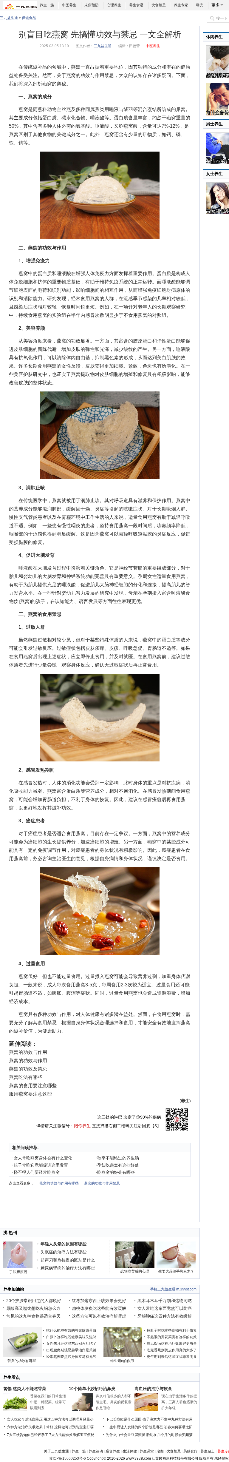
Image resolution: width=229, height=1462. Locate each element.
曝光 (199, 5)
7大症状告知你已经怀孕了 (27, 1435)
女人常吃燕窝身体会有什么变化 (42, 1158)
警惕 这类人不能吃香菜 (24, 1388)
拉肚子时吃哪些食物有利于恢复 (172, 1330)
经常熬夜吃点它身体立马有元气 (71, 1357)
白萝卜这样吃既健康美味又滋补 (71, 1337)
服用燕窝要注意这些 (30, 1093)
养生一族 (47, 5)
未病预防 (91, 5)
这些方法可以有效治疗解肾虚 (99, 1316)
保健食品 (29, 18)
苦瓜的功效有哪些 (21, 1361)
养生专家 (181, 5)
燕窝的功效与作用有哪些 (59, 1183)
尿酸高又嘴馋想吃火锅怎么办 (33, 1308)
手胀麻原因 (18, 1272)
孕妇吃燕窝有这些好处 (117, 1165)
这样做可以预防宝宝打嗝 (74, 1427)
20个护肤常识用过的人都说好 (33, 1300)
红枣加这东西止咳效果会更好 (99, 1300)
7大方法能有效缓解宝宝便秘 (71, 1435)
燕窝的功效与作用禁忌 (90, 75)
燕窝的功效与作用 (28, 1052)
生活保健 (130, 1451)
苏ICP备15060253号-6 (67, 1458)
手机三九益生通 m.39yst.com (173, 1289)
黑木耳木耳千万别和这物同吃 (164, 1300)
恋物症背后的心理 (134, 1271)
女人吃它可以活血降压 (25, 1419)
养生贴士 (207, 1451)
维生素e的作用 (122, 1361)
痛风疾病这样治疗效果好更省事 (172, 1343)
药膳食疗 (190, 1451)
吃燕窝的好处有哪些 (115, 1172)
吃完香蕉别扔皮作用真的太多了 (172, 1350)
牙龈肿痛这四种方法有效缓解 (164, 1316)
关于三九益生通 (56, 1451)
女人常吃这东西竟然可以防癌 (164, 1308)
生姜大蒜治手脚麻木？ (176, 1271)
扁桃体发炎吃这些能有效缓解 (99, 1308)
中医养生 (69, 5)
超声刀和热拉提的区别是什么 (68, 1260)
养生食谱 (136, 5)
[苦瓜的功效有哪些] (22, 1356)
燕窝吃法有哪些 (25, 1077)
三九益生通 (9, 18)
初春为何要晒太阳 (178, 1427)
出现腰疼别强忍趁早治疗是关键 (71, 1350)
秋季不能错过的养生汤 (117, 1158)
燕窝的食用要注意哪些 (33, 1085)
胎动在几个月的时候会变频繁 (169, 1435)
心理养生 (114, 5)
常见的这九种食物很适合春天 (33, 1316)
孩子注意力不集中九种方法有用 (168, 1419)
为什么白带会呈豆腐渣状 (125, 1435)
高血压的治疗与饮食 (153, 1388)
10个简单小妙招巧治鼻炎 (92, 1388)
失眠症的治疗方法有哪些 (63, 1252)
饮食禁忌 (158, 5)
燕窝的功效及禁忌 (28, 1068)
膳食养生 (113, 1451)
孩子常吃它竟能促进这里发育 (40, 1165)
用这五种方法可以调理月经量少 (69, 1419)
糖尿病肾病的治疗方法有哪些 (68, 1268)
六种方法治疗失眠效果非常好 (30, 1427)
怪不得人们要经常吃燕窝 (36, 1172)
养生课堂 (147, 1451)
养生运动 (96, 1451)
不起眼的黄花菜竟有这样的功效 (172, 1337)
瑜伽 (160, 1451)
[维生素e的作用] (122, 1356)
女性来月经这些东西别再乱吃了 (71, 1343)
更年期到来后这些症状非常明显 (172, 1357)
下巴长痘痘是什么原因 (124, 1419)
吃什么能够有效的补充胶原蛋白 (71, 1330)
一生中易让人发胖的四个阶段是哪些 (134, 1427)
